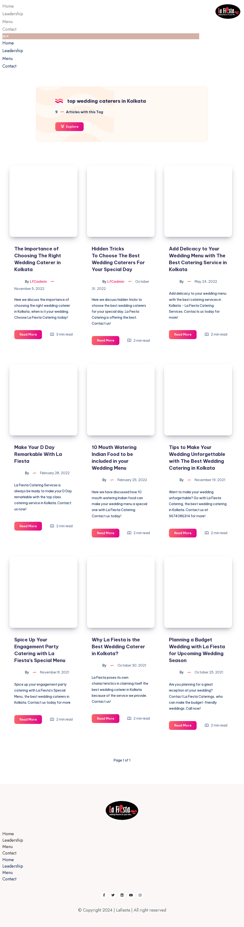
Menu (7, 58)
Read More (31, 333)
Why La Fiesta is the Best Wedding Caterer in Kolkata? (118, 646)
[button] (100, 36)
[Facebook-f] (104, 895)
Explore (71, 126)
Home (8, 43)
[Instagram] (140, 895)
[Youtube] (131, 895)
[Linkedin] (122, 895)
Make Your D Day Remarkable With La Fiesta (38, 454)
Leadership (12, 14)
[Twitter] (113, 895)
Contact (9, 29)
